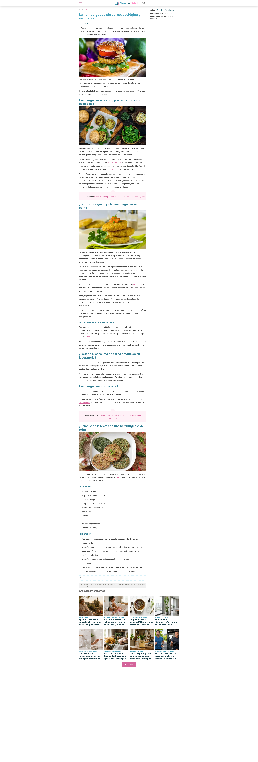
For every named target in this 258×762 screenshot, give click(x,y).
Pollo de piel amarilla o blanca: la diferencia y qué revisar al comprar (115, 656)
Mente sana (83, 617)
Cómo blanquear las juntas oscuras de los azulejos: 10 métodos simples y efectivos (89, 656)
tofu (118, 477)
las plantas (137, 284)
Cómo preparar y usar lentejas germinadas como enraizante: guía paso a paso (140, 656)
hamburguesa (85, 402)
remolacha (90, 337)
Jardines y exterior (162, 617)
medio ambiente (114, 163)
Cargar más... (129, 664)
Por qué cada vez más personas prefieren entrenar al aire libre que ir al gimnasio (167, 656)
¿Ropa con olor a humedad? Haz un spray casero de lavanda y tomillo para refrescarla (141, 622)
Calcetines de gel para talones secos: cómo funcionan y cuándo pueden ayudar (115, 622)
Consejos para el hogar (138, 617)
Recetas (81, 10)
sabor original (114, 169)
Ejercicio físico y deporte (164, 651)
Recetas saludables (92, 10)
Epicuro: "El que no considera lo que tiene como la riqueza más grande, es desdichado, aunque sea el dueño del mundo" (91, 622)
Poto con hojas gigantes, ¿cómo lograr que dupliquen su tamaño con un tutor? (166, 622)
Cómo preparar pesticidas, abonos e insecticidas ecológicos (119, 197)
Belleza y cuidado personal (114, 617)
